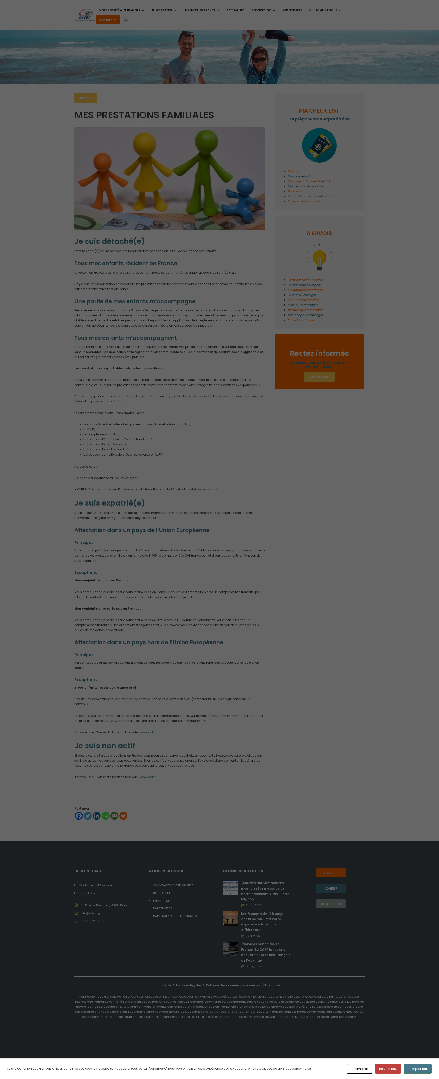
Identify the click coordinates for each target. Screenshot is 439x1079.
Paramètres (360, 1069)
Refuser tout (388, 1069)
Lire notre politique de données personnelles (278, 1068)
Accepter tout (417, 1069)
